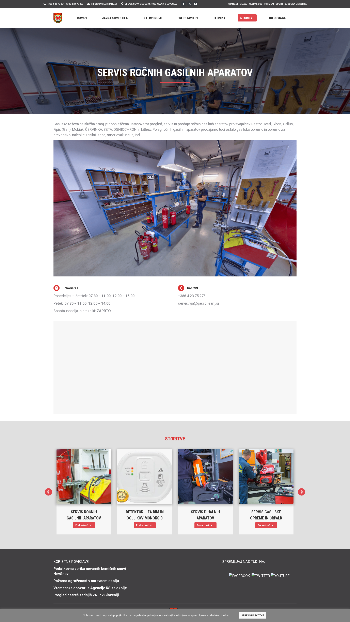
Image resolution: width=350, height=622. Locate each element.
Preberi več (81, 525)
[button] (48, 492)
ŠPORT (279, 4)
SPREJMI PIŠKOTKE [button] (252, 615)
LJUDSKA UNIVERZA (296, 4)
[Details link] (83, 476)
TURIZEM (269, 4)
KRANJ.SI (233, 4)
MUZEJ (243, 4)
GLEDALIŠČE (255, 4)
